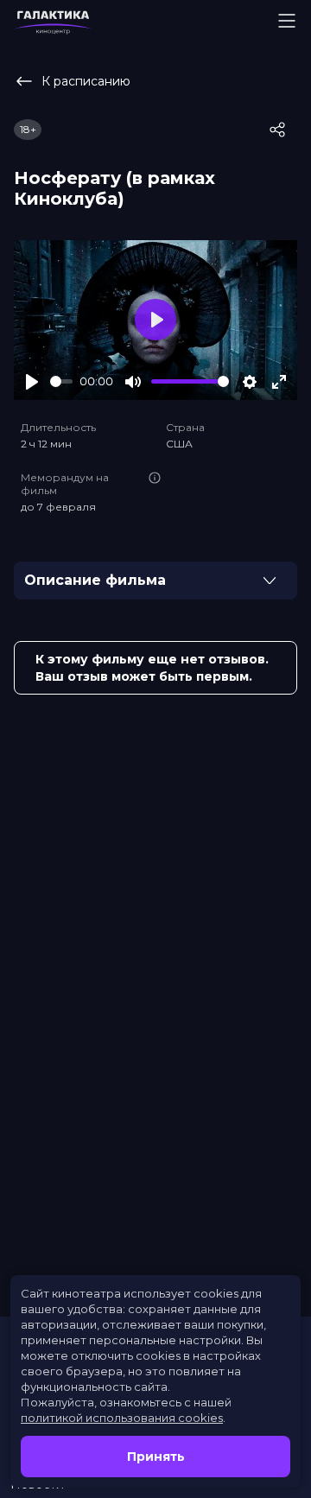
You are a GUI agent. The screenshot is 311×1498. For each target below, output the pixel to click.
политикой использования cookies (122, 1418)
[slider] (61, 381)
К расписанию (85, 81)
